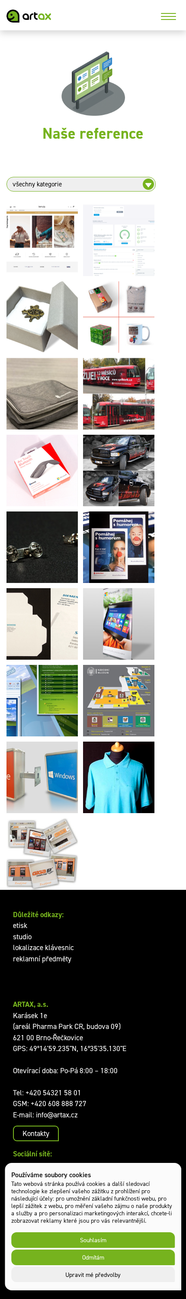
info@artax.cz (57, 1114)
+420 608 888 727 (59, 1103)
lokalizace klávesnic (43, 947)
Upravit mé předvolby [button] (93, 1274)
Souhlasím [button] (93, 1240)
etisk (20, 925)
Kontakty (35, 1133)
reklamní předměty (42, 958)
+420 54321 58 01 (53, 1092)
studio (22, 936)
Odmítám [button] (93, 1257)
